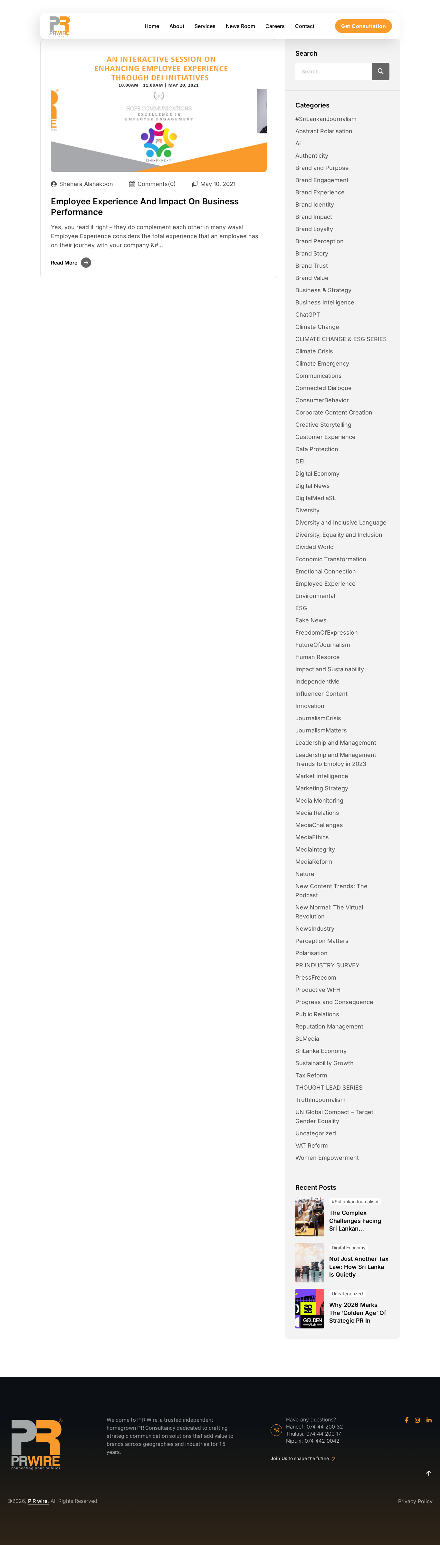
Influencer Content (321, 693)
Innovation (309, 706)
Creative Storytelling (323, 424)
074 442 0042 (322, 1441)
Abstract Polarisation (323, 131)
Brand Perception (319, 241)
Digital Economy (317, 473)
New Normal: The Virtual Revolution (329, 912)
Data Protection (316, 449)
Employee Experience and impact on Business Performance (145, 206)
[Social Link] (406, 1420)
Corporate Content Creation (333, 412)
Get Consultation (363, 26)
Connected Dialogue (323, 388)
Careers (275, 26)
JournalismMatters (321, 730)
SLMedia (307, 1038)
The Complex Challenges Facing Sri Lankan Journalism (355, 1221)
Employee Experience (325, 583)
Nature (304, 873)
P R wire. (38, 1501)
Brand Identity (314, 204)
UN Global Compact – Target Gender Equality (334, 1116)
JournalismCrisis (318, 718)
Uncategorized (315, 1133)
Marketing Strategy (321, 788)
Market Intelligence (321, 776)
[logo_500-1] (59, 26)
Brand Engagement (322, 180)
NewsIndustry (314, 928)
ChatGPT (307, 314)
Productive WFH (317, 989)
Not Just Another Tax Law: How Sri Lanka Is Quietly (358, 1266)
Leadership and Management (335, 742)
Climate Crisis (314, 351)
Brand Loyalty (314, 229)
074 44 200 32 (325, 1426)
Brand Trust (311, 265)
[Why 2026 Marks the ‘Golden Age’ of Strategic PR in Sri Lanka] (309, 1308)
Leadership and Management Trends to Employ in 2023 (335, 759)
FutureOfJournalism (322, 644)
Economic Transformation (330, 559)
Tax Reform (311, 1075)
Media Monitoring (319, 800)
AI (298, 143)
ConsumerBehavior (322, 400)
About (176, 26)
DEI (300, 461)
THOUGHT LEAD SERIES (329, 1087)
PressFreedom (315, 977)
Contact (304, 26)
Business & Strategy (323, 290)
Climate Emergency (322, 363)
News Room (240, 26)
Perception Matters (322, 940)
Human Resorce (317, 657)
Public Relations (317, 1014)
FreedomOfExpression (326, 632)
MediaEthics (312, 837)
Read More (64, 262)
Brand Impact (313, 216)
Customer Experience (325, 436)
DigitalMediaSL (315, 498)
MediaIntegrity (315, 849)
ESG (301, 608)
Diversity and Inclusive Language (341, 522)
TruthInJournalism (320, 1099)
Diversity (307, 510)
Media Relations (317, 812)
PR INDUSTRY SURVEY (327, 965)
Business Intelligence (324, 302)
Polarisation (311, 953)
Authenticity (311, 155)
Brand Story (311, 253)
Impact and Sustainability (329, 669)
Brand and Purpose (322, 167)
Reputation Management (329, 1026)
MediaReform (313, 861)
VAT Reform (311, 1145)
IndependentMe (317, 681)
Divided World (314, 547)
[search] (380, 71)
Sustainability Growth (324, 1063)
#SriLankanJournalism (326, 119)
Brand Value (312, 278)
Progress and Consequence (334, 1002)
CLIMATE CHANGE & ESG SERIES (341, 339)
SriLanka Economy (321, 1050)
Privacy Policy (415, 1501)
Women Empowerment (327, 1157)
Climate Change (317, 326)
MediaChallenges (319, 825)
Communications (318, 375)
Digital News (312, 485)
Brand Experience (320, 192)
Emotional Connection (325, 571)
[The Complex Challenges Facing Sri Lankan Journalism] (309, 1216)
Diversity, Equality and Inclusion (338, 534)
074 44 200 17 (323, 1433)
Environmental (315, 595)
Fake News (311, 620)
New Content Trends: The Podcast (331, 890)
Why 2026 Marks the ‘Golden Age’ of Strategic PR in (357, 1312)
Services (205, 26)
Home (152, 26)
